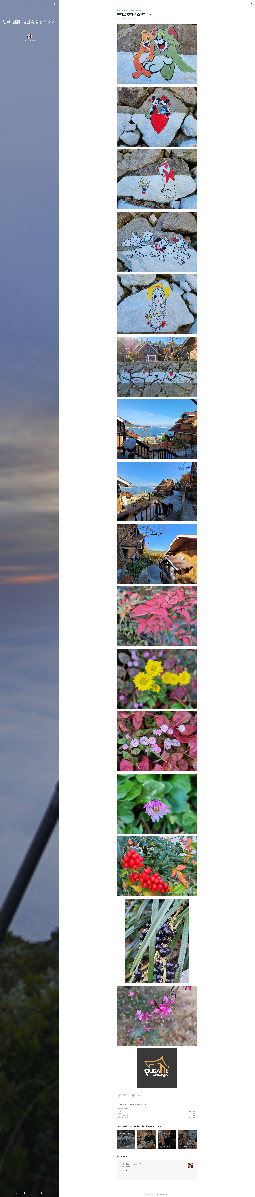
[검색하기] (54, 4)
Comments (122, 1156)
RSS (33, 1193)
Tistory (168, 1194)
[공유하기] (124, 1096)
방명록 (25, 1193)
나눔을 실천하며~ (122, 1111)
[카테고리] (4, 4)
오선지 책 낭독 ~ (122, 1115)
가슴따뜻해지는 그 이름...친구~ (125, 1113)
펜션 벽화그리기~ (122, 1117)
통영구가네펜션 (133, 1105)
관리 (41, 1193)
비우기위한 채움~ (125, 1166)
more (195, 1127)
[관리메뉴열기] (251, 3)
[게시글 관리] (127, 1096)
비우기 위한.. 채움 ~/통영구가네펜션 (129, 11)
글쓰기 (17, 1193)
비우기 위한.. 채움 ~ (123, 1105)
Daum (156, 1194)
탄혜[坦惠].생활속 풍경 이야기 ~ (29, 24)
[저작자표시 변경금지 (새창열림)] (139, 1096)
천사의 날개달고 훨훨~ (123, 1109)
